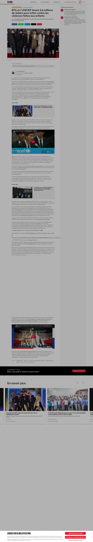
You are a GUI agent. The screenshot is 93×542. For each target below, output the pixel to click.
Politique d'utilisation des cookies (75, 540)
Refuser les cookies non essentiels (75, 537)
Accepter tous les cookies (75, 533)
